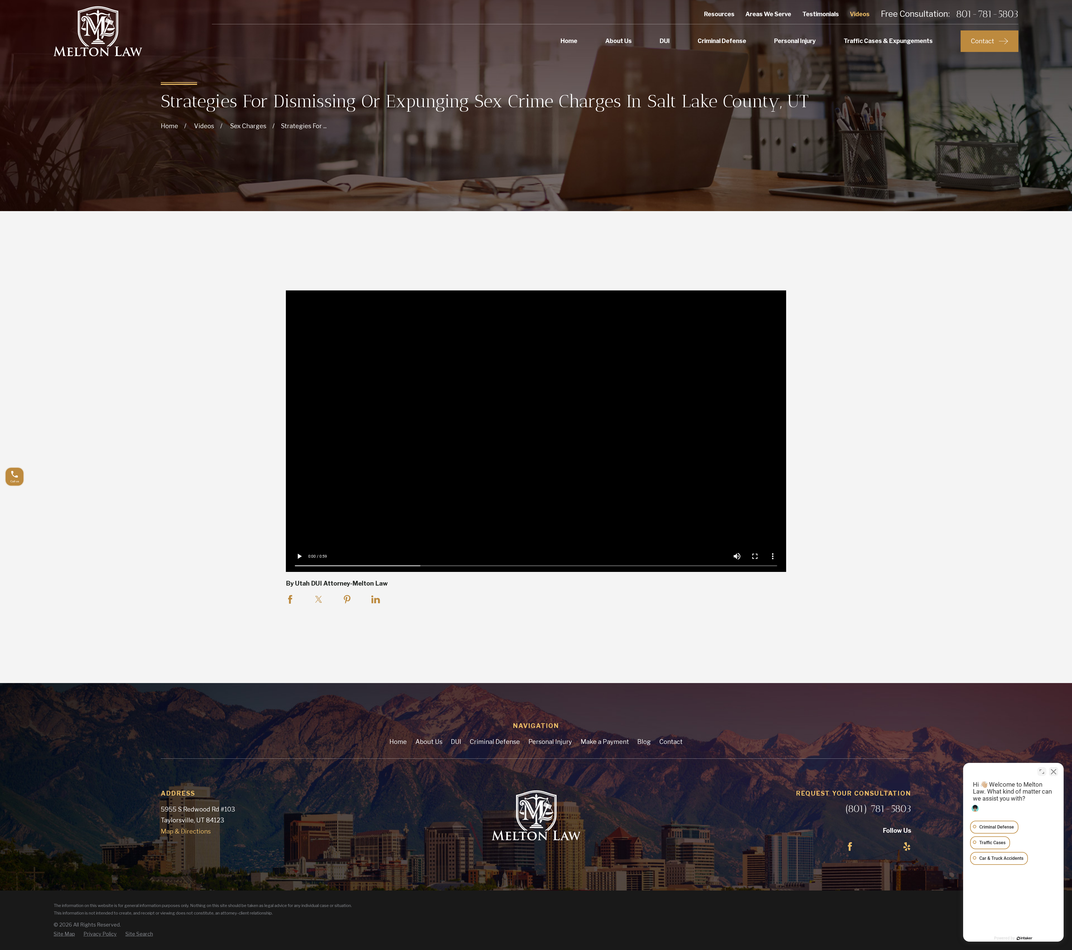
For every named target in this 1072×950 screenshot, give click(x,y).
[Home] (98, 31)
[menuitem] (64, 934)
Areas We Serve (768, 14)
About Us (428, 741)
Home (398, 741)
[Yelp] (907, 846)
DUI (456, 741)
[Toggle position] (1041, 771)
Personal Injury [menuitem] (795, 40)
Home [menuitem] (569, 40)
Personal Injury (550, 741)
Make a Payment (605, 741)
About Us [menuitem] (618, 40)
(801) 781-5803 (878, 809)
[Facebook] (850, 846)
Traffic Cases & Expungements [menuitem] (888, 40)
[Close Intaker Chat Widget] (1053, 771)
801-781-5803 (987, 14)
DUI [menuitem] (665, 40)
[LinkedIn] (878, 846)
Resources (719, 14)
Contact (671, 741)
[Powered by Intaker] (1024, 938)
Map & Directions (186, 831)
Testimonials (820, 14)
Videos (860, 14)
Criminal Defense (495, 741)
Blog (644, 741)
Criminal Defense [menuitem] (722, 40)
